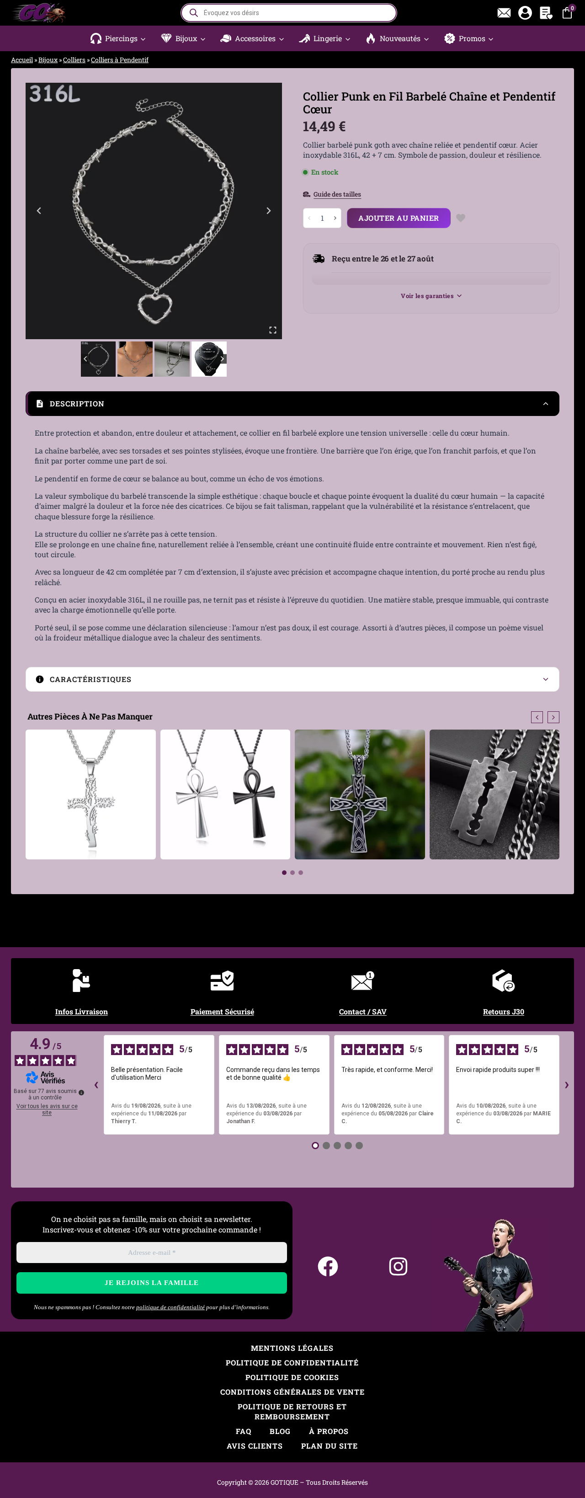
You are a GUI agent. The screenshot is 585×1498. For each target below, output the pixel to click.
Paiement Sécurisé (222, 1011)
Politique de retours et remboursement (292, 1411)
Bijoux (48, 59)
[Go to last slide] (39, 210)
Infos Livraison (81, 1011)
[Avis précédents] (96, 1084)
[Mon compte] (525, 13)
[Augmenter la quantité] (335, 218)
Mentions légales (292, 1348)
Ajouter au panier (398, 218)
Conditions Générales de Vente (292, 1392)
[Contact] (504, 13)
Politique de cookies (292, 1377)
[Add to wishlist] (461, 218)
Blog (280, 1431)
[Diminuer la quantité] (309, 218)
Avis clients (255, 1445)
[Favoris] (546, 13)
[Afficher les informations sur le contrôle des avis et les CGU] (81, 1092)
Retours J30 (503, 1011)
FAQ (243, 1431)
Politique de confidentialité (292, 1362)
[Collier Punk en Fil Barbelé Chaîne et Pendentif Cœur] (154, 211)
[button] (119, 39)
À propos (329, 1431)
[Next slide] (268, 210)
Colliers (74, 59)
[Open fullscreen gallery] (273, 330)
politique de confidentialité (170, 1307)
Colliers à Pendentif (120, 59)
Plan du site (329, 1445)
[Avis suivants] (566, 1084)
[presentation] (537, 717)
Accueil (22, 59)
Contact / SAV (363, 1011)
